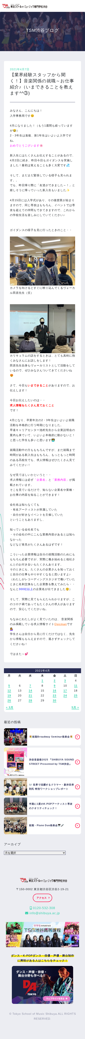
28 (30, 700)
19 (9, 695)
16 (54, 690)
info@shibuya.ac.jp (44, 913)
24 (65, 695)
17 (65, 690)
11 (75, 685)
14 (30, 690)
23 (54, 695)
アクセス (42, 897)
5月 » (75, 707)
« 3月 (9, 707)
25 (75, 695)
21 (30, 695)
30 (54, 700)
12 (9, 690)
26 (9, 700)
